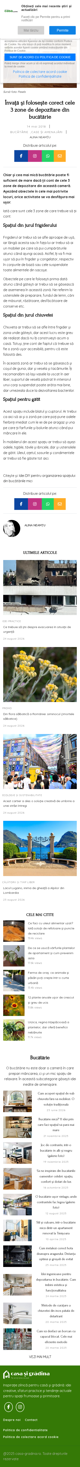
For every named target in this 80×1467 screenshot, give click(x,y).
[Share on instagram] (35, 156)
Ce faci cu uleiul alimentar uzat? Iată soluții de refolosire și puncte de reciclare (51, 928)
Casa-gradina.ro (26, 1375)
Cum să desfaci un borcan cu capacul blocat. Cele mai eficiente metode (56, 1336)
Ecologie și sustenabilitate (22, 795)
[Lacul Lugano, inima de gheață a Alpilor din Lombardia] (40, 848)
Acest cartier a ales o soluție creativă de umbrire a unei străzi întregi (38, 803)
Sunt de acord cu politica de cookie (40, 57)
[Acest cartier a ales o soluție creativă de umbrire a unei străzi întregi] (40, 761)
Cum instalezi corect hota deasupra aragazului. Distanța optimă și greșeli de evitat (56, 1253)
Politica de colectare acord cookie (31, 1437)
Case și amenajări (47, 132)
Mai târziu (43, 28)
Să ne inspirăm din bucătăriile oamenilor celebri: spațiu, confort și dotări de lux (56, 1176)
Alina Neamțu (40, 137)
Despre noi (12, 1420)
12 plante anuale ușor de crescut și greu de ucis (51, 999)
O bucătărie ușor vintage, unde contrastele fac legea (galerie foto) (56, 1202)
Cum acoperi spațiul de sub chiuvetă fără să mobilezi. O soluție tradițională (56, 1098)
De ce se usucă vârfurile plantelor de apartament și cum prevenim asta (51, 953)
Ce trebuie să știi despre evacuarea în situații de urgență (37, 629)
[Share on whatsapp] (48, 156)
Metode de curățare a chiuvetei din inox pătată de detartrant (56, 1310)
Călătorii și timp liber (18, 882)
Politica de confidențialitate (40, 76)
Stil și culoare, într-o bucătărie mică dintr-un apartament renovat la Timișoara (56, 1227)
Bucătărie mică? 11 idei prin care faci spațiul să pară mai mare (56, 1124)
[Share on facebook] (21, 156)
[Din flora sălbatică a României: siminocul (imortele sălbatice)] (40, 674)
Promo (7, 708)
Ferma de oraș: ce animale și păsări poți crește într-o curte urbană (48, 978)
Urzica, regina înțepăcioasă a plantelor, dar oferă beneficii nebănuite (48, 1027)
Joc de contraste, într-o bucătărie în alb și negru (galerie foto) (56, 1150)
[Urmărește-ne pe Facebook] (8, 1407)
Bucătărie (19, 132)
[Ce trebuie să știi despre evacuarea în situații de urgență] (40, 587)
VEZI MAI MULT (40, 1357)
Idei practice (11, 621)
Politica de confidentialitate (25, 1430)
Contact (31, 1420)
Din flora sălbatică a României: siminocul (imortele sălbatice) (38, 716)
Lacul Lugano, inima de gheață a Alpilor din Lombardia (33, 890)
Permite (66, 28)
